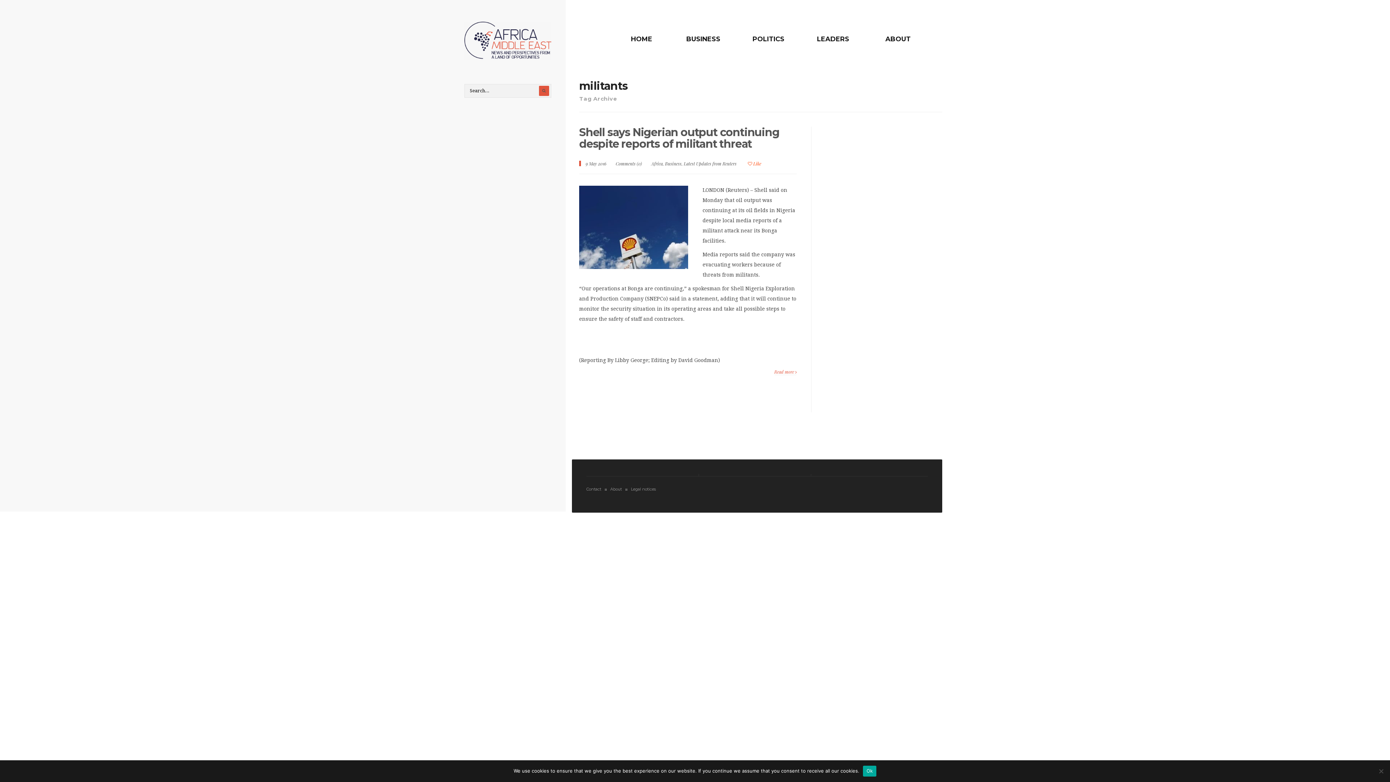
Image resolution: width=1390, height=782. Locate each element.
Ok (870, 771)
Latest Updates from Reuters (710, 164)
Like (756, 164)
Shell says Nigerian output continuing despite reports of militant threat (679, 138)
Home (641, 39)
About (898, 39)
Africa (657, 164)
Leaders (833, 39)
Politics (768, 39)
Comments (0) (629, 164)
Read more (784, 372)
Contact (593, 489)
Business (703, 39)
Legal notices (643, 489)
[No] (1381, 771)
